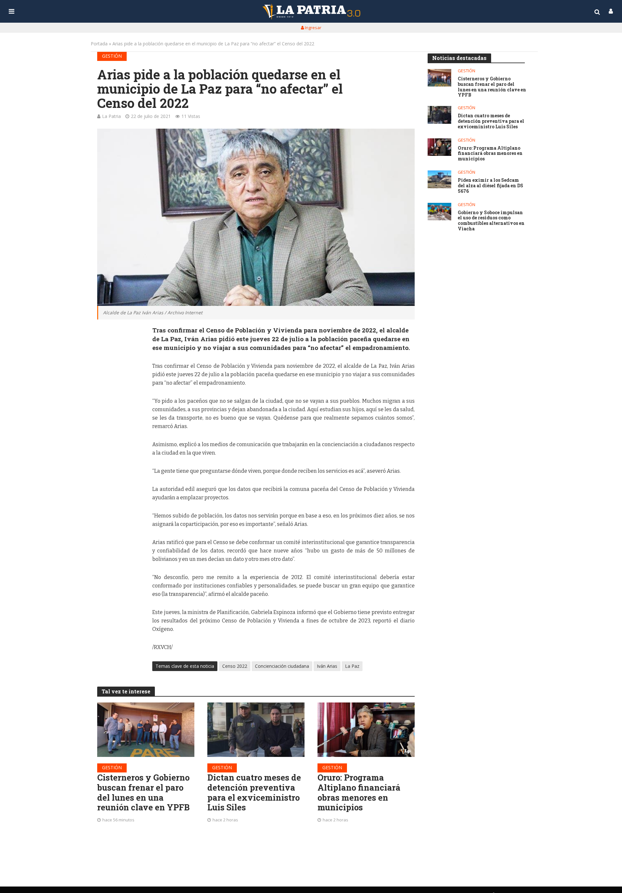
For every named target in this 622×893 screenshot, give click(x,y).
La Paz (352, 666)
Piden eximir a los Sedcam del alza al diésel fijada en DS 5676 (490, 186)
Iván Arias (327, 666)
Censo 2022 (234, 666)
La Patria (111, 116)
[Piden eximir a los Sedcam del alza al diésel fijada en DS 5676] (439, 179)
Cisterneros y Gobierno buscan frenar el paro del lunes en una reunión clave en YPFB (143, 792)
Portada (99, 44)
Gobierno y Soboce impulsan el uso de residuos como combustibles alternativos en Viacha (491, 221)
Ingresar (312, 27)
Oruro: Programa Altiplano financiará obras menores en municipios (358, 792)
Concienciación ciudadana (282, 666)
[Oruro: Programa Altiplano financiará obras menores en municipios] (366, 729)
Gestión (112, 56)
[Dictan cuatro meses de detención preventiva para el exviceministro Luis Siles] (256, 729)
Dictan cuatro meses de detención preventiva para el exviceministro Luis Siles (254, 792)
